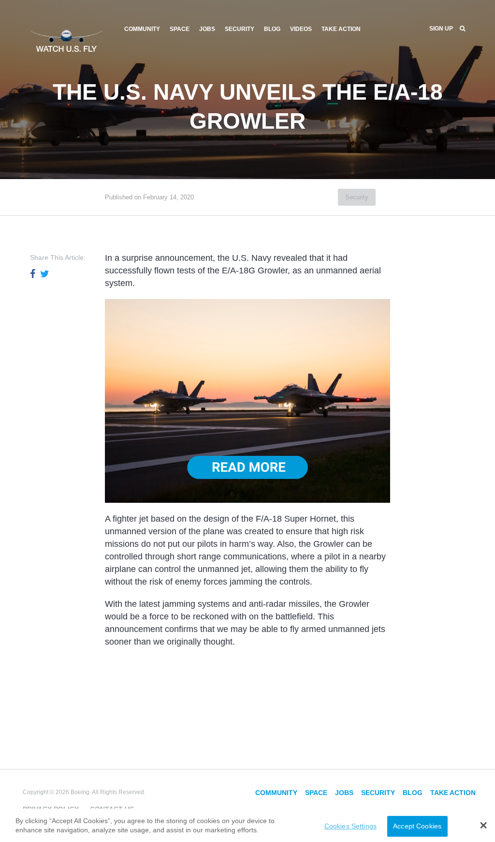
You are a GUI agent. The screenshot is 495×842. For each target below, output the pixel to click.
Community (142, 29)
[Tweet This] (44, 274)
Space (179, 29)
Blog (272, 29)
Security (239, 29)
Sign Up (441, 28)
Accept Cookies (417, 826)
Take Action (341, 29)
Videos (301, 29)
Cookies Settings (350, 826)
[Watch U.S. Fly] (66, 38)
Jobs (207, 29)
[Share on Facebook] (32, 274)
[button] (483, 825)
